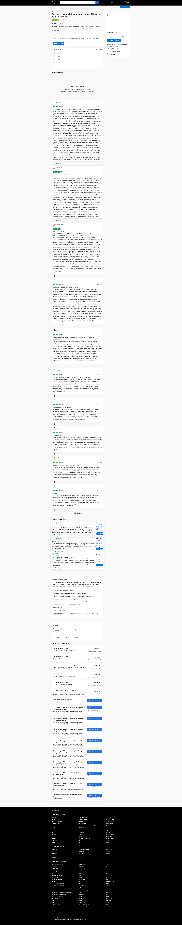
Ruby (107, 877)
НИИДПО (81, 832)
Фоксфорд (54, 849)
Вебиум (54, 855)
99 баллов (81, 851)
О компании (56, 7)
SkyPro (54, 834)
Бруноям (54, 838)
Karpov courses (110, 834)
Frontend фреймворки (58, 885)
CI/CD (80, 873)
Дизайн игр (82, 902)
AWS (80, 883)
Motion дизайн (83, 900)
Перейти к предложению (95, 700)
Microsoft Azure (83, 879)
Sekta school (109, 838)
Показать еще (78, 513)
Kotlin (53, 900)
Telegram (71, 599)
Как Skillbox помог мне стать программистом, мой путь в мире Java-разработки (76, 109)
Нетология (55, 825)
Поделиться (59, 163)
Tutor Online (109, 849)
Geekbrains (55, 828)
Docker (54, 881)
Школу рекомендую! (59, 435)
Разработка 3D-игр (84, 907)
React (107, 883)
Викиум (108, 832)
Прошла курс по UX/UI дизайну (62, 407)
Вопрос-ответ (81, 7)
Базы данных (55, 877)
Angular (108, 885)
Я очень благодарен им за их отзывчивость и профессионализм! (71, 377)
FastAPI (108, 888)
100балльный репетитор (85, 849)
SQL (80, 892)
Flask (107, 904)
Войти (127, 2)
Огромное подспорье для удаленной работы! (66, 287)
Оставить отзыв (125, 7)
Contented (81, 840)
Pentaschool (109, 836)
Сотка (107, 855)
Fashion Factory (110, 821)
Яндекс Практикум (57, 821)
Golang (107, 871)
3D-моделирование (112, 46)
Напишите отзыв (58, 36)
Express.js (108, 900)
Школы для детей (58, 846)
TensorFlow (82, 894)
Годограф (81, 855)
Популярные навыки (59, 861)
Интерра (108, 828)
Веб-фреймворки (110, 881)
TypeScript (54, 866)
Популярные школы (58, 814)
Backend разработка (57, 875)
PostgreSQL (82, 869)
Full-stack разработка (58, 883)
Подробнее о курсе (57, 23)
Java (107, 873)
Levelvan (54, 817)
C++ (107, 875)
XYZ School (109, 817)
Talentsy (108, 840)
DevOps (54, 907)
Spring (107, 894)
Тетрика (108, 851)
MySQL (81, 871)
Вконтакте (78, 599)
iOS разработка (56, 898)
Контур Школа (83, 819)
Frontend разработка (57, 864)
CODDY (54, 858)
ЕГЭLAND (81, 853)
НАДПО (81, 834)
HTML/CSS (55, 869)
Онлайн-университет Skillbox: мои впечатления (66, 465)
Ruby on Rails (109, 898)
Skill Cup (108, 825)
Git (52, 873)
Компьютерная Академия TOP (87, 825)
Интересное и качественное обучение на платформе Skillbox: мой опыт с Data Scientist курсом (75, 338)
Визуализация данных (85, 890)
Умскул (108, 853)
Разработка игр (83, 898)
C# (106, 866)
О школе (89, 7)
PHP (107, 879)
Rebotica (81, 858)
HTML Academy (83, 830)
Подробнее (100, 533)
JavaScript (54, 871)
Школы (57, 11)
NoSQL (53, 909)
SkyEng (81, 821)
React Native (109, 907)
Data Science (82, 885)
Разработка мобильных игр (59, 894)
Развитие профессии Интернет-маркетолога (66, 174)
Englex (107, 830)
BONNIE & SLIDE (110, 819)
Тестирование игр (84, 904)
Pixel (53, 851)
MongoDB (81, 866)
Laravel (108, 892)
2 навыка (119, 44)
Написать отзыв (58, 43)
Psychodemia (109, 823)
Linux (80, 875)
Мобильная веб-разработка (59, 890)
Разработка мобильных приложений (62, 892)
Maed (107, 842)
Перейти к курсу (115, 40)
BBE (80, 842)
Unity (107, 864)
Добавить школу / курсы (117, 2)
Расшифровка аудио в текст (58, 920)
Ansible (81, 877)
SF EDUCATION (83, 828)
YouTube (66, 599)
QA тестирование (57, 879)
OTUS (53, 836)
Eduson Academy (83, 817)
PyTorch (81, 896)
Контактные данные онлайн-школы (63, 590)
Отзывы (64, 7)
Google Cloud (82, 881)
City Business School (84, 838)
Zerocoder (54, 840)
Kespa (53, 819)
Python (80, 888)
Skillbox (63, 11)
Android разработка (57, 896)
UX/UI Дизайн (56, 904)
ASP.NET (108, 902)
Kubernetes (82, 864)
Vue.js (107, 890)
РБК (85, 919)
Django (107, 896)
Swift (53, 902)
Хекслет (54, 842)
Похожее (71, 7)
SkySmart (54, 853)
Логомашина (55, 823)
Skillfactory (55, 830)
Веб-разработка (56, 888)
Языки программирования (113, 869)
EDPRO (81, 836)
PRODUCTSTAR (83, 823)
